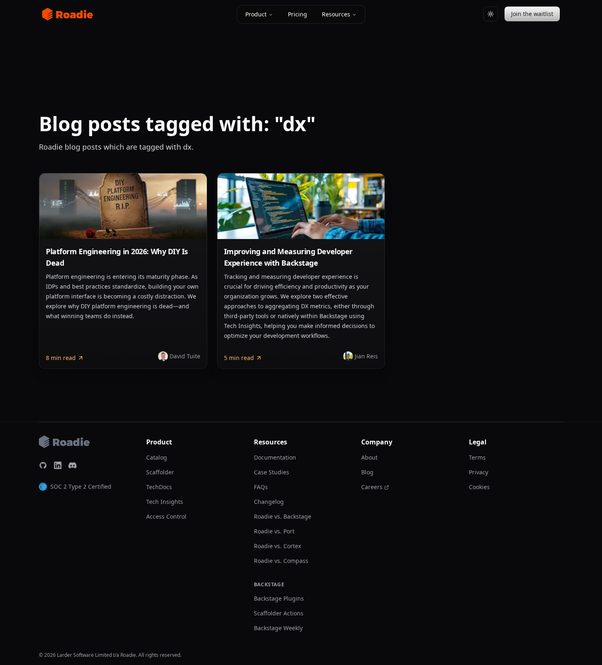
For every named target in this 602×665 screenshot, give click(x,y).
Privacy (478, 472)
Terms (477, 457)
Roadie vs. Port (274, 531)
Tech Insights (164, 502)
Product (256, 14)
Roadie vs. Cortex (277, 546)
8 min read (61, 358)
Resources (336, 14)
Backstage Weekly (278, 628)
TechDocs (159, 487)
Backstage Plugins (279, 598)
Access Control (166, 516)
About (369, 457)
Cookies (479, 487)
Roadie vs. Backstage (282, 516)
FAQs (261, 487)
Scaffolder (160, 472)
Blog (367, 472)
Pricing (297, 14)
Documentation (275, 457)
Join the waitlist (532, 14)
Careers (371, 487)
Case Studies (271, 472)
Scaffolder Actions (278, 613)
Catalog (156, 457)
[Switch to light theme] (490, 14)
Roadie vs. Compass (281, 561)
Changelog (269, 502)
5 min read (239, 358)
